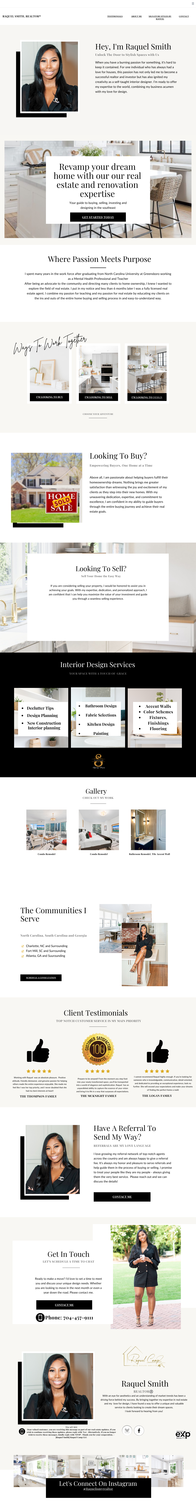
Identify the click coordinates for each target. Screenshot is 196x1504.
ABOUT (134, 16)
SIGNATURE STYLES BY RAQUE (160, 17)
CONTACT (184, 16)
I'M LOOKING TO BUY (49, 396)
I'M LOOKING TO (142, 397)
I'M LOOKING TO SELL (99, 397)
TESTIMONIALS (115, 16)
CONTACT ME (122, 1197)
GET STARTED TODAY (98, 217)
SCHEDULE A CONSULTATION (41, 977)
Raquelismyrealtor (99, 1489)
